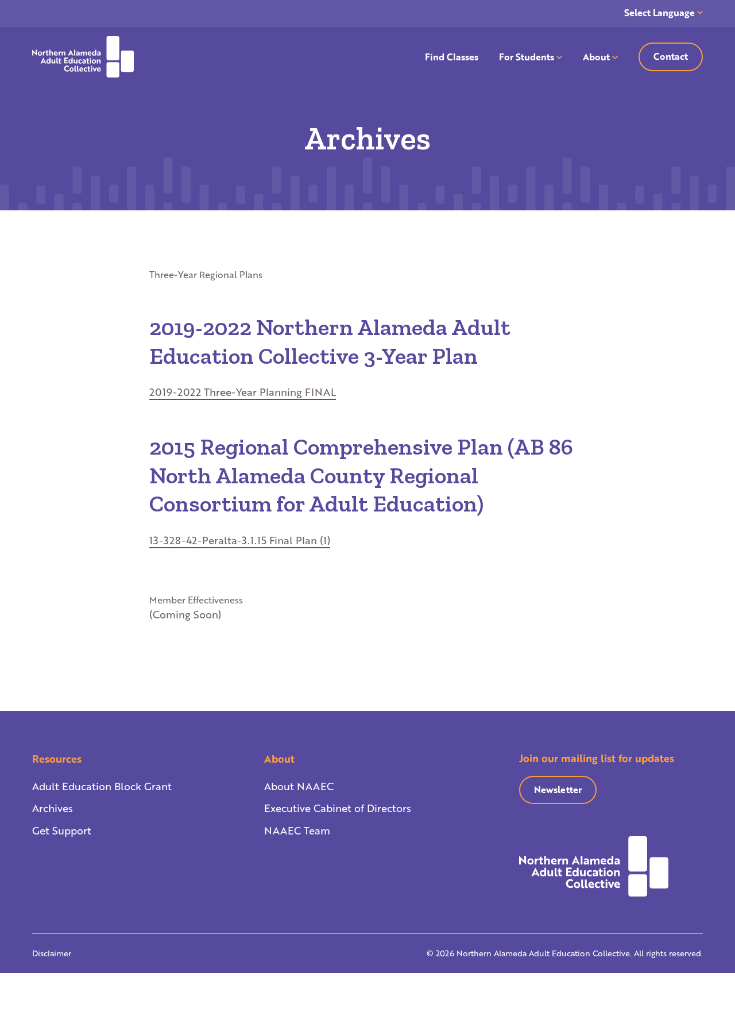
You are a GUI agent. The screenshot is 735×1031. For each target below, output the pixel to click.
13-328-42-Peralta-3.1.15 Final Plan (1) (239, 540)
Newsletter (558, 789)
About (596, 56)
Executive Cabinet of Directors (337, 808)
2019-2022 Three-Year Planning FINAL (242, 391)
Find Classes (451, 56)
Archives (52, 808)
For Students (526, 56)
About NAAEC (299, 786)
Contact (670, 56)
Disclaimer (51, 953)
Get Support (61, 830)
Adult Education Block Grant (102, 786)
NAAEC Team (297, 830)
